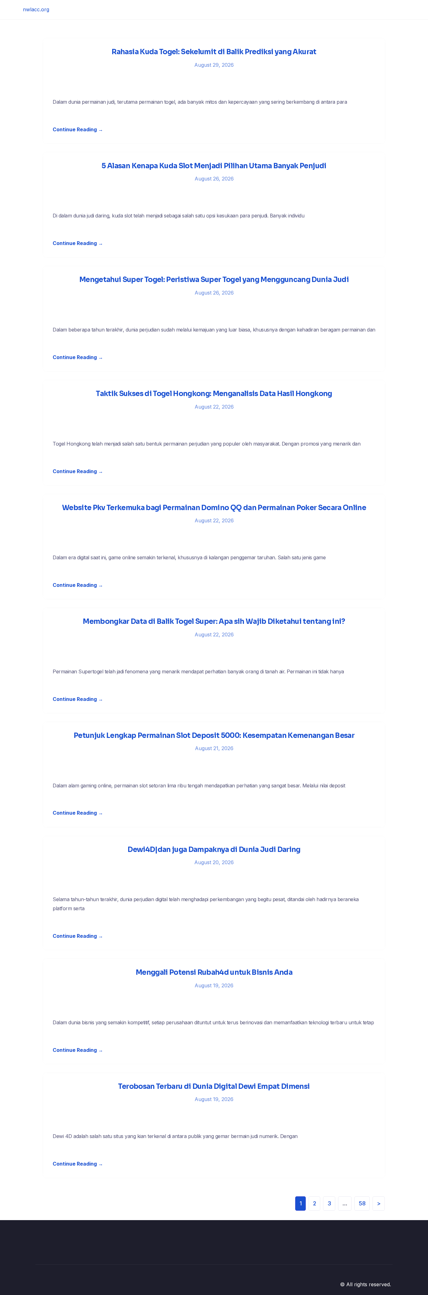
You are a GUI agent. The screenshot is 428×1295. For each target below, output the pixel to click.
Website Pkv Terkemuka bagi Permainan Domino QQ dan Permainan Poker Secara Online (214, 508)
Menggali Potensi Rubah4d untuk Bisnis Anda (214, 972)
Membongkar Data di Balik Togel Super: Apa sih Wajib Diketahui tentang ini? (214, 621)
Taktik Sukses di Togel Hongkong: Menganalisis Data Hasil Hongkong (214, 393)
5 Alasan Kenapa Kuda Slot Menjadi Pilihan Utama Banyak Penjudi (214, 166)
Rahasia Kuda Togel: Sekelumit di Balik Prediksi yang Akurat (214, 52)
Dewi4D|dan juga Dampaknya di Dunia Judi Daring (214, 849)
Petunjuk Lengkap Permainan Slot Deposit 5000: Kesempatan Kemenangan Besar (214, 735)
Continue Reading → (78, 129)
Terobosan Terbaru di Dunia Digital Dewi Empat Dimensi (214, 1086)
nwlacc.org (36, 9)
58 (362, 1203)
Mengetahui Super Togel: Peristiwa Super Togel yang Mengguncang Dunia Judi (214, 279)
